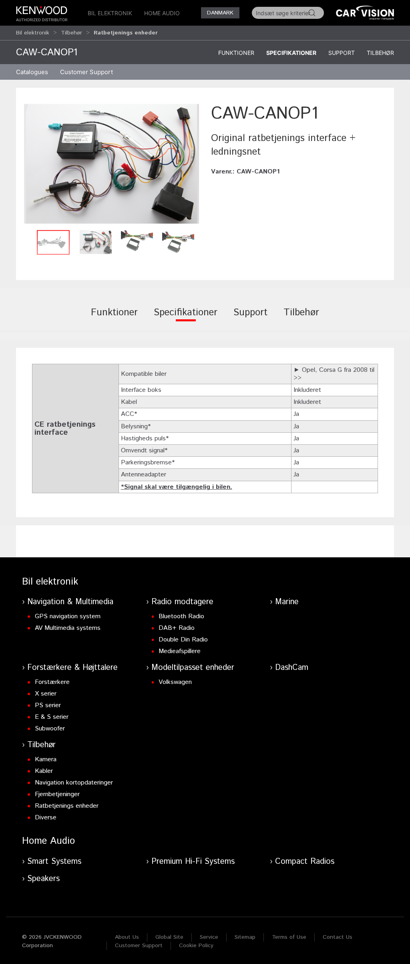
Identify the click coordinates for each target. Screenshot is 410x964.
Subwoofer (50, 728)
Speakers (43, 879)
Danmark (220, 13)
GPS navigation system (67, 616)
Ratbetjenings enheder (66, 806)
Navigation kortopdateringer (74, 782)
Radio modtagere (182, 602)
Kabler (44, 771)
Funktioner (236, 52)
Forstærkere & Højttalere (72, 668)
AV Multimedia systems (67, 628)
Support (341, 52)
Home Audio (162, 13)
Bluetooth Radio (181, 616)
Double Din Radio (183, 639)
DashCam (291, 668)
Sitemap (245, 937)
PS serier (48, 705)
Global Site (169, 937)
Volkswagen (175, 682)
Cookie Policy (196, 946)
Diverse (45, 817)
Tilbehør (71, 33)
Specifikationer (291, 52)
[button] (111, 163)
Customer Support (139, 946)
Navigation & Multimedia (70, 602)
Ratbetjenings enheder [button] (126, 33)
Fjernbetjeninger (57, 794)
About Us (127, 937)
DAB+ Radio (177, 628)
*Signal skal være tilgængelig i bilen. (176, 487)
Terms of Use (289, 937)
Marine (287, 602)
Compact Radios (304, 861)
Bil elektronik (110, 13)
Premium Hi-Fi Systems (193, 861)
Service (209, 937)
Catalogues (32, 72)
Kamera (45, 759)
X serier (45, 693)
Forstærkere (52, 682)
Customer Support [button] (86, 72)
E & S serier (51, 717)
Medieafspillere (180, 651)
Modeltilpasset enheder (192, 668)
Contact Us (337, 937)
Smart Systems (54, 861)
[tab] (114, 318)
